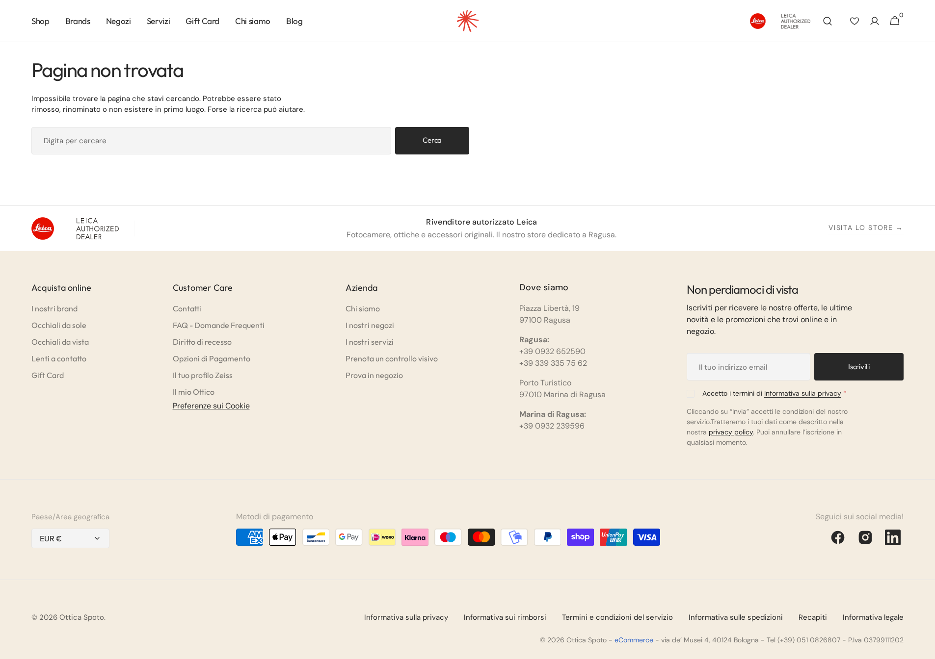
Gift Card (47, 375)
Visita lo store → (866, 227)
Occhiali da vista (60, 342)
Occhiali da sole (58, 325)
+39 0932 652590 (552, 351)
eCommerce (633, 639)
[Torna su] (923, 647)
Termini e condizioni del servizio (617, 617)
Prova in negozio (374, 375)
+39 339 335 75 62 (553, 363)
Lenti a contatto (58, 358)
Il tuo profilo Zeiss (203, 375)
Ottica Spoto (81, 617)
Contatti (187, 308)
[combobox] (211, 140)
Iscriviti (858, 366)
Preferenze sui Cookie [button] (211, 406)
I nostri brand (54, 308)
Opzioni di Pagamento (211, 358)
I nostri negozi (370, 325)
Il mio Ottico (193, 392)
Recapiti (813, 617)
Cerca (432, 140)
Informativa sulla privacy (802, 393)
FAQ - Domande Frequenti (219, 325)
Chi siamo (363, 308)
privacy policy (731, 432)
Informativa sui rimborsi (505, 617)
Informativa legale (873, 617)
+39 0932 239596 (552, 426)
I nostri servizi (370, 342)
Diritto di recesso (202, 342)
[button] (827, 21)
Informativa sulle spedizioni (736, 617)
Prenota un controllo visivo (392, 358)
